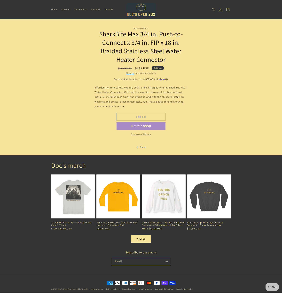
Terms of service (128, 289)
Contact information (164, 289)
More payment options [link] (141, 134)
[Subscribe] (166, 261)
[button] (213, 9)
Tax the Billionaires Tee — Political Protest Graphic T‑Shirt (71, 224)
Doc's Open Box (64, 289)
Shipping (130, 73)
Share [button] (143, 147)
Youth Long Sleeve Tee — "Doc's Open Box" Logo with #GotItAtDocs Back (117, 224)
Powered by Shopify (79, 289)
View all (141, 238)
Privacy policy (112, 289)
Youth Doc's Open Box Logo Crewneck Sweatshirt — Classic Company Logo (205, 224)
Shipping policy (145, 289)
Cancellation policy (184, 289)
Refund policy (97, 289)
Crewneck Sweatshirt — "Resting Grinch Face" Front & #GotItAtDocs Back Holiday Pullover (163, 224)
